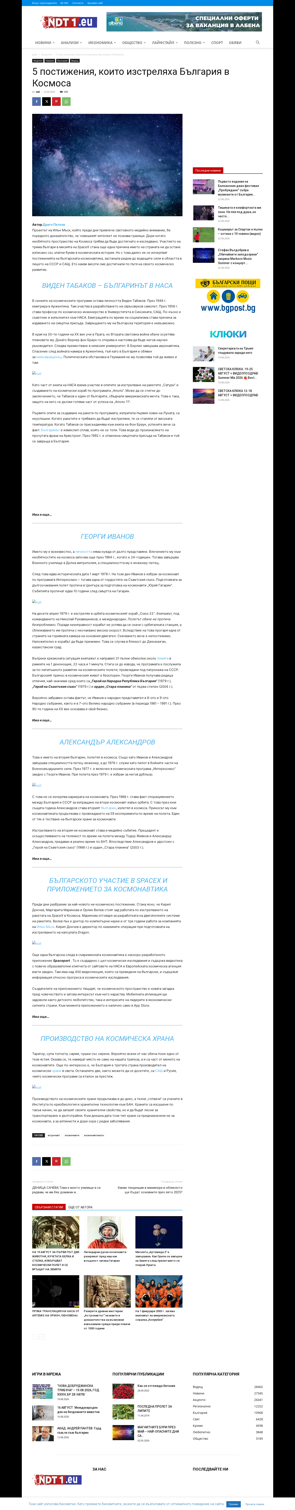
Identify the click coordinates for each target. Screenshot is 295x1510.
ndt (38, 91)
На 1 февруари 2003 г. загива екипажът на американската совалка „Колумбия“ (155, 1315)
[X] (46, 101)
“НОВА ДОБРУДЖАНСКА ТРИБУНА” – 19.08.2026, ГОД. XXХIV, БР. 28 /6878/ (78, 1390)
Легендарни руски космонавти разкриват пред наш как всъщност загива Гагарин (105, 1256)
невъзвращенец (49, 357)
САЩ (159, 1071)
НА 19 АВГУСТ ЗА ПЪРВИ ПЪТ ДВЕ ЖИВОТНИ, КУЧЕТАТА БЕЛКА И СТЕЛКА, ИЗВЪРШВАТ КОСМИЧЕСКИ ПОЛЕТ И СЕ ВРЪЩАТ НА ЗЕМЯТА (55, 1260)
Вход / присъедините (44, 3)
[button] (257, 43)
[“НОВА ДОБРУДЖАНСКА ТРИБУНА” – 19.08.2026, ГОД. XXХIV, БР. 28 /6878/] (43, 1391)
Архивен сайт (95, 3)
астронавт (54, 1135)
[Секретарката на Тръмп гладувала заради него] (203, 353)
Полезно (192, 42)
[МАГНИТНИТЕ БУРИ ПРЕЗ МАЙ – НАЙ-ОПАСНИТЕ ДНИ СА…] (123, 1432)
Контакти (78, 3)
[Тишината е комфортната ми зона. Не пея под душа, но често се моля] (203, 212)
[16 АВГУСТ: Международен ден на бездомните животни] (43, 1413)
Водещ (74, 60)
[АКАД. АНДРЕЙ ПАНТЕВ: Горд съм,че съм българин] (43, 1433)
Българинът (50, 430)
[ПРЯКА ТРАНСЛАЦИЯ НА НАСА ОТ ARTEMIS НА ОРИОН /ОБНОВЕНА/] (55, 1291)
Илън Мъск (45, 927)
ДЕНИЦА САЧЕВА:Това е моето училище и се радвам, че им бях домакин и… (66, 1190)
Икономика (100, 42)
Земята (162, 658)
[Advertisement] (107, 480)
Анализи (70, 42)
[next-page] (41, 1337)
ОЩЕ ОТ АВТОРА (80, 1207)
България (62, 60)
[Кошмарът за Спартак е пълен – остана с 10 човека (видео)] (203, 234)
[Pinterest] (56, 101)
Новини (43, 42)
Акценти (46, 54)
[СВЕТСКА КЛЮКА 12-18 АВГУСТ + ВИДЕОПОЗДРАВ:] (203, 396)
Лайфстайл (163, 42)
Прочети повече (254, 1504)
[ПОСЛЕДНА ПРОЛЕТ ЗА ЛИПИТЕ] (123, 1411)
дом (34, 54)
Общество (132, 42)
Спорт (217, 42)
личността (83, 552)
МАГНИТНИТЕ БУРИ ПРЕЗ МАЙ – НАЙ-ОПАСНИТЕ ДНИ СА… (158, 1431)
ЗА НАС (64, 3)
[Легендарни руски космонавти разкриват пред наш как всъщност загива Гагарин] (107, 1232)
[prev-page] (35, 1337)
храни (56, 1071)
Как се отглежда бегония (156, 1386)
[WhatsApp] (66, 101)
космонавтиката (94, 1135)
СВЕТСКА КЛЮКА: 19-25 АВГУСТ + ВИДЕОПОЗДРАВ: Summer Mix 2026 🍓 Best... (238, 373)
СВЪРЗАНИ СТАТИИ (49, 1207)
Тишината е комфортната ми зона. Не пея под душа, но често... (239, 212)
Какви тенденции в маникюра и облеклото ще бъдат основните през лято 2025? (150, 1190)
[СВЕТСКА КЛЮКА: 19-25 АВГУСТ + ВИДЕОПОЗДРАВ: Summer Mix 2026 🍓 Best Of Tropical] (203, 374)
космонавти (72, 1135)
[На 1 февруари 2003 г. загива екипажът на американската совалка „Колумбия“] (158, 1291)
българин (108, 808)
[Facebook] (36, 101)
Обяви (235, 42)
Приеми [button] (233, 1504)
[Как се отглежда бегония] (123, 1391)
